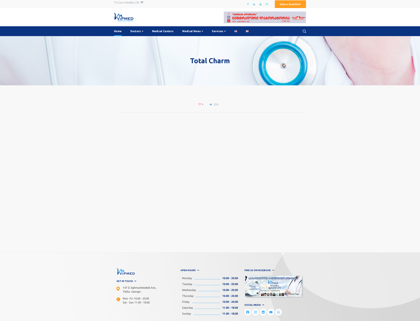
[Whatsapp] (278, 312)
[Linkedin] (263, 312)
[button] (290, 4)
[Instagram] (255, 312)
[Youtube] (271, 312)
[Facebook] (247, 312)
